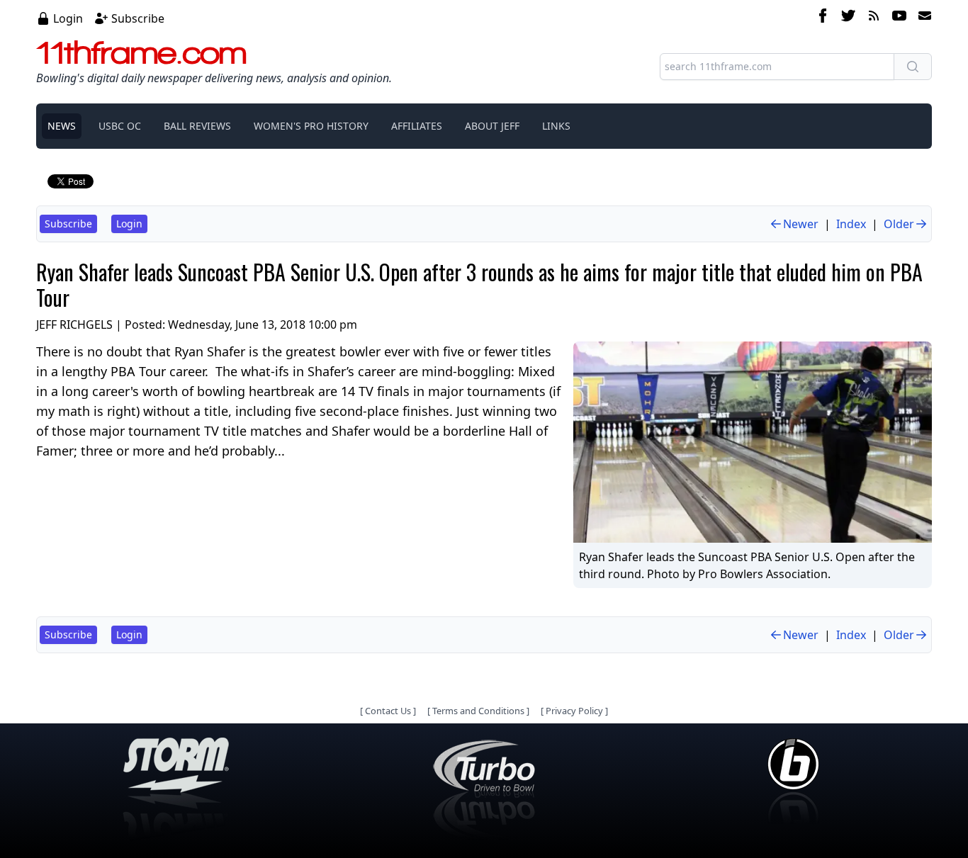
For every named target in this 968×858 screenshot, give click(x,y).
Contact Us (388, 710)
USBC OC (120, 125)
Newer (800, 224)
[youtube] (899, 18)
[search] (913, 66)
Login (68, 18)
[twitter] (848, 18)
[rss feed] (874, 18)
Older (899, 224)
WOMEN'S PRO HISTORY (311, 125)
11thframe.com (141, 52)
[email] (922, 18)
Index (851, 224)
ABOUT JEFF (492, 125)
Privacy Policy (574, 710)
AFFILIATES (416, 125)
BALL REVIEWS (197, 125)
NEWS (61, 125)
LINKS (556, 125)
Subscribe (137, 18)
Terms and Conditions (478, 710)
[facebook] (822, 18)
